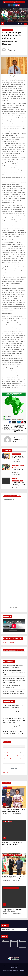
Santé (19, 454)
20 (17, 758)
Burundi (4, 30)
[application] (14, 625)
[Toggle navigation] (18, 24)
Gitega (5, 821)
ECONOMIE (15, 970)
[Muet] (21, 631)
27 (17, 761)
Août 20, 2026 (15, 459)
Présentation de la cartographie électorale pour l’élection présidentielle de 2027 (14, 673)
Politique (9, 821)
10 (7, 755)
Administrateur (13, 49)
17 (7, 758)
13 (17, 755)
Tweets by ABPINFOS (8, 642)
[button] (21, 23)
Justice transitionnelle (17, 480)
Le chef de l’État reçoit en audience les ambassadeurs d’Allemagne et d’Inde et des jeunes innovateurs (14, 680)
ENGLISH (14, 973)
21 (20, 758)
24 (7, 761)
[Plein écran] (23, 631)
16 (4, 758)
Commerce (10, 30)
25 (10, 761)
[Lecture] (4, 631)
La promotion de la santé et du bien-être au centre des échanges (19, 458)
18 (10, 758)
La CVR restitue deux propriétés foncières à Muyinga (18, 484)
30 (4, 765)
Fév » (8, 773)
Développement (16, 467)
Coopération (20, 465)
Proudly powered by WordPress (9, 966)
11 (10, 755)
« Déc (4, 773)
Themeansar (14, 967)
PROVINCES (22, 970)
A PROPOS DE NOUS (7, 970)
